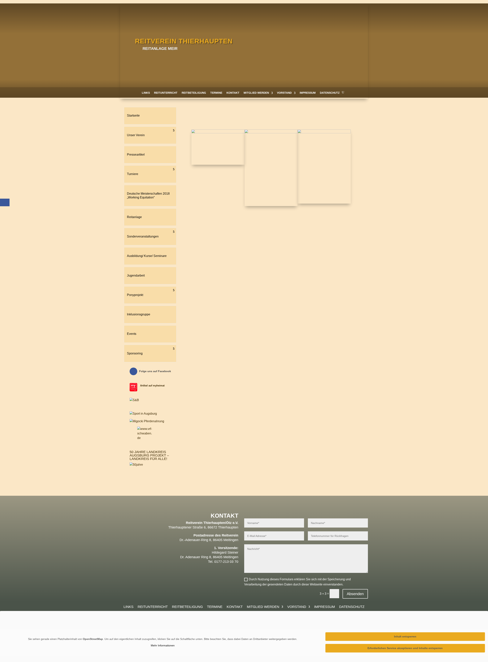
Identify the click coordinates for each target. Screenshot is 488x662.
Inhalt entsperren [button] (405, 636)
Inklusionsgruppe (138, 314)
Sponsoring (135, 353)
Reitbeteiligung (194, 92)
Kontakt (232, 92)
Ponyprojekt (135, 295)
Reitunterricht (165, 92)
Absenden (355, 594)
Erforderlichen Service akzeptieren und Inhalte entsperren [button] (405, 648)
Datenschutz (330, 92)
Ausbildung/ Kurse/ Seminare (147, 255)
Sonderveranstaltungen (143, 236)
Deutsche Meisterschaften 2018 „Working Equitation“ (148, 195)
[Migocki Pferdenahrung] (147, 421)
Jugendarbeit (136, 275)
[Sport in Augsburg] (143, 413)
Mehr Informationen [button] (163, 645)
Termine (216, 92)
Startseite (133, 115)
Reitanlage (134, 217)
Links (146, 92)
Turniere (132, 174)
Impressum (308, 92)
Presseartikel (136, 154)
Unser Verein (136, 135)
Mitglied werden (256, 92)
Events (131, 333)
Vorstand (284, 92)
